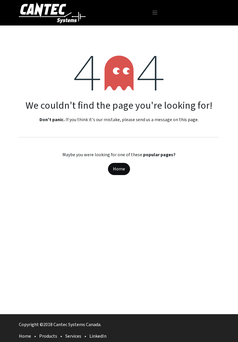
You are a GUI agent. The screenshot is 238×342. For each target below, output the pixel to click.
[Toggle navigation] (154, 12)
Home (119, 169)
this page (188, 120)
